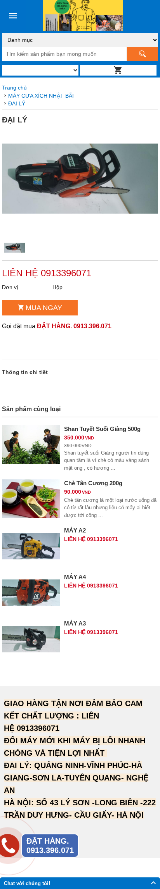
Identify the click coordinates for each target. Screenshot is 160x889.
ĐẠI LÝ (16, 103)
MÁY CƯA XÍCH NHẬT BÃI (41, 96)
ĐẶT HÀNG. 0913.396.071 (74, 326)
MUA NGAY (44, 308)
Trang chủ (14, 87)
